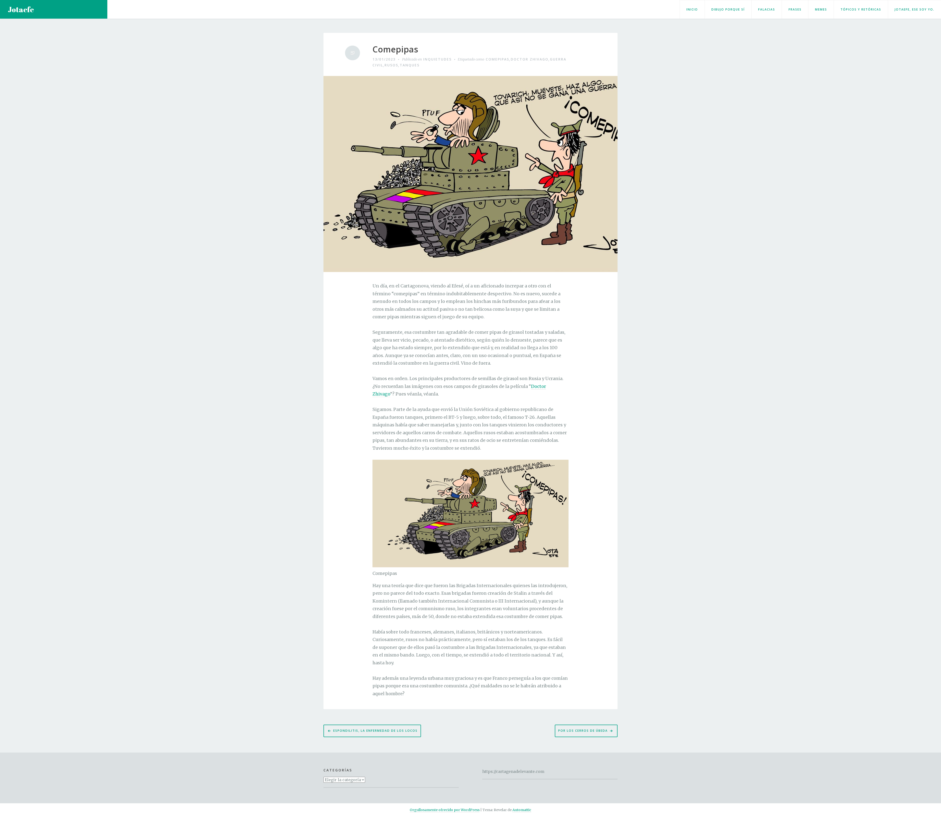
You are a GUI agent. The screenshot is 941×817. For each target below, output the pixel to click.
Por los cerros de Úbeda (583, 731)
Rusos (391, 65)
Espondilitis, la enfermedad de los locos (375, 731)
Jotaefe (21, 9)
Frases (795, 9)
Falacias (766, 9)
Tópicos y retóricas (861, 9)
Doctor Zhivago (529, 59)
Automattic (521, 810)
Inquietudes (437, 59)
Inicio (692, 9)
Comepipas (395, 49)
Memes (821, 9)
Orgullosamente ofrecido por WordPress (445, 810)
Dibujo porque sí (728, 9)
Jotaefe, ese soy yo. (914, 9)
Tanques (410, 65)
